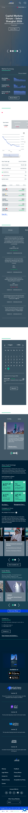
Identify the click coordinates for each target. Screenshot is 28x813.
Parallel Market (5, 85)
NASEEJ (4, 189)
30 (5, 368)
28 (19, 365)
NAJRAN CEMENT (14, 285)
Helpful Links (17, 776)
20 (16, 362)
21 (19, 362)
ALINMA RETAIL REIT (14, 248)
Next (20, 51)
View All (4, 214)
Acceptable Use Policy (19, 780)
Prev (7, 51)
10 (8, 359)
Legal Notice (5, 772)
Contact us (5, 631)
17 (8, 362)
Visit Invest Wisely (13, 611)
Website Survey (6, 780)
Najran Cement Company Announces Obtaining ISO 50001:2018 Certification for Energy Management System (14, 279)
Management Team (19, 504)
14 (19, 359)
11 (11, 359)
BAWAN (4, 199)
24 (8, 365)
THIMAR (4, 209)
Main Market (5, 78)
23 (5, 365)
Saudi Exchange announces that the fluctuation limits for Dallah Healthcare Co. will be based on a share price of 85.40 (14, 297)
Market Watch (13, 98)
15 (22, 359)
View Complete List (13, 565)
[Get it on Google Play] (14, 673)
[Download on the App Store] (14, 677)
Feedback (16, 769)
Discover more (12, 446)
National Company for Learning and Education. (14, 544)
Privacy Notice (17, 772)
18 (11, 362)
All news (10, 230)
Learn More (13, 29)
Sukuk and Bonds (6, 92)
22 (22, 362)
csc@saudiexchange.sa (8, 625)
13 (16, 359)
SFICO (3, 194)
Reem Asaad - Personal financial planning (14, 597)
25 (11, 365)
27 (16, 365)
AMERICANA (5, 204)
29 (22, 365)
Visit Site (13, 693)
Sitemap (4, 769)
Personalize (6, 117)
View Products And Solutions (9, 635)
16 (5, 362)
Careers (4, 783)
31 (8, 368)
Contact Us (4, 776)
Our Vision (4, 504)
